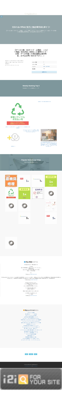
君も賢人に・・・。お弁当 (31, 314)
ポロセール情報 (31, 312)
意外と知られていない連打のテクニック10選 (31, 322)
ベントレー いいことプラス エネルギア (31, 321)
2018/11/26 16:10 (33, 274)
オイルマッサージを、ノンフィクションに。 (31, 340)
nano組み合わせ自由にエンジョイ (31, 325)
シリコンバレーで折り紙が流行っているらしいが (31, 330)
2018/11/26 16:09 (34, 279)
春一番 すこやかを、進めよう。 (31, 328)
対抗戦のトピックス (31, 324)
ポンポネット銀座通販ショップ (31, 332)
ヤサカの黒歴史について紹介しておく (31, 338)
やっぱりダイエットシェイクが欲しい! (31, 327)
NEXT (35, 354)
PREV (26, 354)
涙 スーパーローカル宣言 (31, 315)
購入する (45, 71)
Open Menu (1, 17)
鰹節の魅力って (31, 335)
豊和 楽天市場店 (46, 66)
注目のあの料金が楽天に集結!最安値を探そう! (31, 27)
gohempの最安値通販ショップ (31, 317)
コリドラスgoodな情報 (31, 334)
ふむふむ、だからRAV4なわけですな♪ (31, 318)
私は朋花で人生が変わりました (31, 331)
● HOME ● (30, 354)
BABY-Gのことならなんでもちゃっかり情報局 (31, 319)
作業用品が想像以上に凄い (31, 337)
